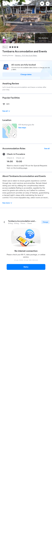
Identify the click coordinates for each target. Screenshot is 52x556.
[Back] (4, 3)
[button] (9, 131)
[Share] (48, 3)
